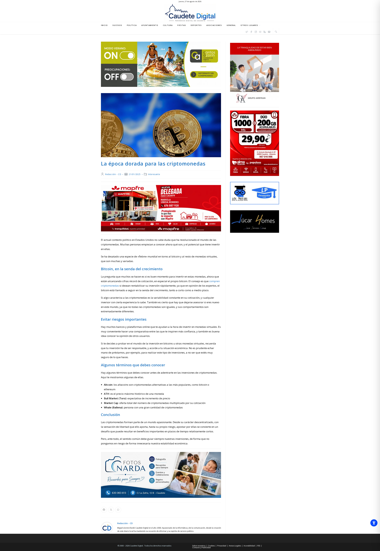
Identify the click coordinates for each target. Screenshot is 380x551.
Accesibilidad (249, 545)
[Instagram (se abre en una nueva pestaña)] (256, 31)
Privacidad (221, 545)
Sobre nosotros (198, 545)
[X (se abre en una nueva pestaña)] (247, 31)
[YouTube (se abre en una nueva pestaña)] (260, 31)
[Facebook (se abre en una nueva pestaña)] (251, 31)
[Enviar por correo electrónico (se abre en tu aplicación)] (269, 31)
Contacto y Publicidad (201, 547)
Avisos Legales (235, 545)
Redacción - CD (113, 174)
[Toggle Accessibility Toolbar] (374, 523)
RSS (258, 545)
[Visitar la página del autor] (107, 527)
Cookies (211, 545)
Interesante (154, 174)
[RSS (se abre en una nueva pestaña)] (264, 31)
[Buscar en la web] (276, 31)
